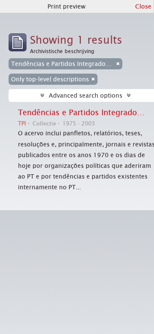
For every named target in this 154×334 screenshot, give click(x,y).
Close (143, 6)
